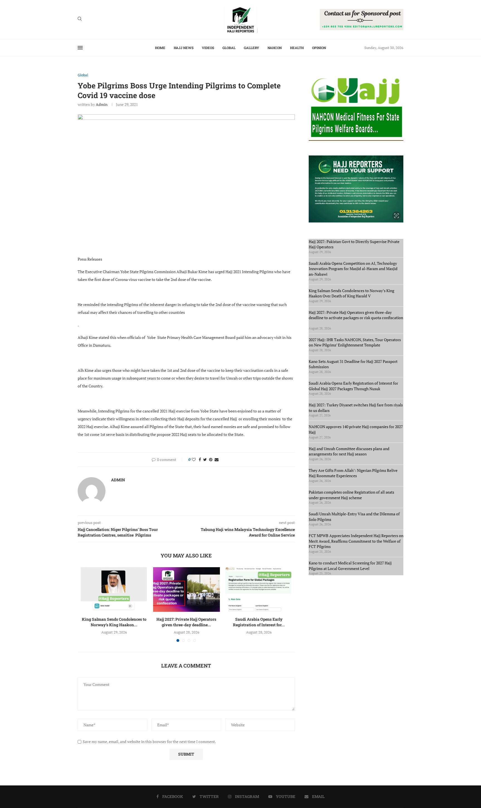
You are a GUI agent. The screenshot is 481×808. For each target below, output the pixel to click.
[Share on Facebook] (200, 459)
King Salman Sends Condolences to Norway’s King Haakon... (114, 622)
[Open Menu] (80, 47)
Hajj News (183, 47)
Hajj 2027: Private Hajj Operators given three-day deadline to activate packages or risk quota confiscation (356, 318)
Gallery (251, 47)
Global (228, 47)
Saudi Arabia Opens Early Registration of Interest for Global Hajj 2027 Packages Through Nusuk (353, 385)
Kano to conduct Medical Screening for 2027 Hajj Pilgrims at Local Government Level (350, 565)
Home (160, 47)
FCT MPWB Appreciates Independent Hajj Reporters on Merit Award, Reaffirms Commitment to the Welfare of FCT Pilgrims (356, 541)
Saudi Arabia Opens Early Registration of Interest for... (259, 622)
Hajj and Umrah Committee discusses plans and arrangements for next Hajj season (349, 451)
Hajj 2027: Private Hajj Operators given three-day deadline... (186, 622)
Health (297, 47)
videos (208, 47)
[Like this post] (194, 459)
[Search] (80, 19)
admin (101, 104)
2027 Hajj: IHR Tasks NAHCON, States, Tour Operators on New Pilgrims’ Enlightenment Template (355, 342)
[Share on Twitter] (205, 459)
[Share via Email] (217, 459)
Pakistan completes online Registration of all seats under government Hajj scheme (351, 494)
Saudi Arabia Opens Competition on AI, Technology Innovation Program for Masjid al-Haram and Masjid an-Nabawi (353, 269)
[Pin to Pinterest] (210, 459)
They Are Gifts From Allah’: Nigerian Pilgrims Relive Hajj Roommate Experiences (353, 473)
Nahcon (275, 47)
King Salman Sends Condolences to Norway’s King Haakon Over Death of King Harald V (351, 293)
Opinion (319, 47)
